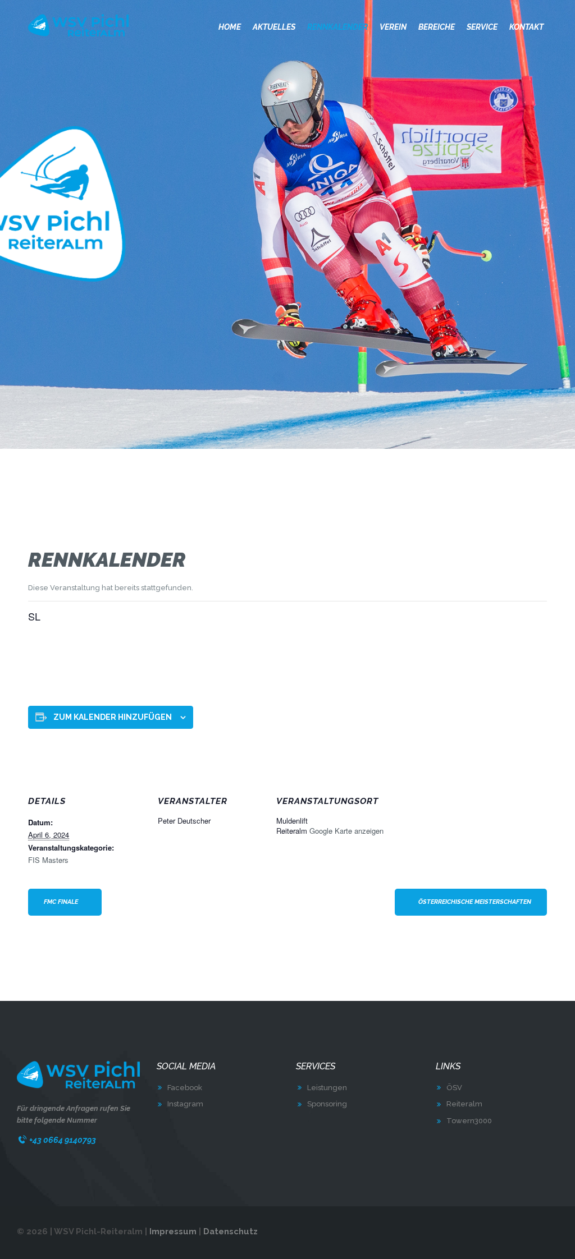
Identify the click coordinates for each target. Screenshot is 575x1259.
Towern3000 (469, 1120)
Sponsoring (327, 1104)
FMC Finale (61, 902)
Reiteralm (464, 1104)
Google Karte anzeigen (346, 830)
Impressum (173, 1231)
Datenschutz (230, 1231)
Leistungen (327, 1087)
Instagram (185, 1104)
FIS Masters (48, 859)
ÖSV (454, 1087)
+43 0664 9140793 (62, 1140)
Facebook (184, 1087)
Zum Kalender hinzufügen (112, 717)
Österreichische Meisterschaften (474, 902)
